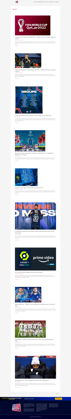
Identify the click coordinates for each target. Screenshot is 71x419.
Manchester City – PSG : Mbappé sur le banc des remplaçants (32, 380)
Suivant (57, 393)
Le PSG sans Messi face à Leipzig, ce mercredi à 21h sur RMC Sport (33, 115)
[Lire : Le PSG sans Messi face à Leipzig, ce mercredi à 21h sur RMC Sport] (29, 99)
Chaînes (16, 72)
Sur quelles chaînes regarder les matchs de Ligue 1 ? (29, 272)
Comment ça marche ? (51, 1)
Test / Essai (46, 1)
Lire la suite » (17, 45)
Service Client (57, 1)
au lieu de (29, 398)
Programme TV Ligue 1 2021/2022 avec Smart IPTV (29, 187)
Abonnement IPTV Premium (40, 1)
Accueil (35, 1)
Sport (18, 72)
